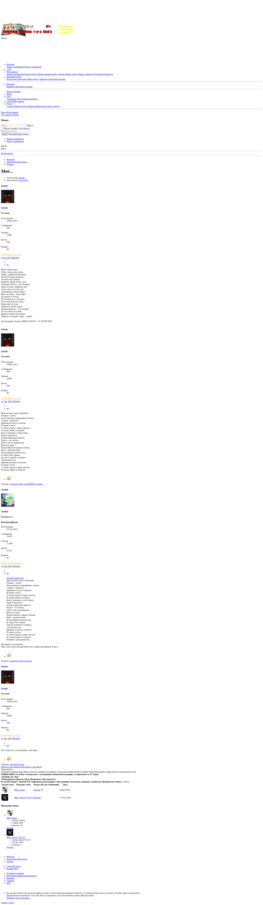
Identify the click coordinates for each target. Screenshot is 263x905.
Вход (3, 148)
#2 (8, 408)
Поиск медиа (53, 106)
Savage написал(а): (15, 578)
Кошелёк (43, 79)
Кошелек (11, 86)
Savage (21, 178)
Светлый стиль (14, 866)
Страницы (11, 99)
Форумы (11, 64)
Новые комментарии (37, 106)
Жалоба (15, 258)
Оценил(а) (17, 764)
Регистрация (7, 153)
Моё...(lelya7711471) (23, 797)
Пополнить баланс (57, 79)
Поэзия (36, 790)
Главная (10, 881)
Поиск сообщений (32, 67)
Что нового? (12, 72)
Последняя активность (102, 74)
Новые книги (71, 74)
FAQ (9, 96)
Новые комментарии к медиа (50, 74)
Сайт (9, 69)
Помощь (10, 878)
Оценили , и (26, 484)
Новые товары (85, 74)
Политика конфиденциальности (22, 876)
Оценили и (21, 661)
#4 (8, 745)
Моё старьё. (19, 790)
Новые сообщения (15, 67)
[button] (4, 38)
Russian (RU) (12, 868)
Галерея (10, 106)
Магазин (11, 84)
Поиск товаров (14, 91)
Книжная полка (14, 77)
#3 (8, 573)
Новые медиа (30, 74)
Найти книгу (33, 79)
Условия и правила (15, 873)
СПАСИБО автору (15, 101)
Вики (9, 94)
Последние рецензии (16, 79)
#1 (8, 265)
